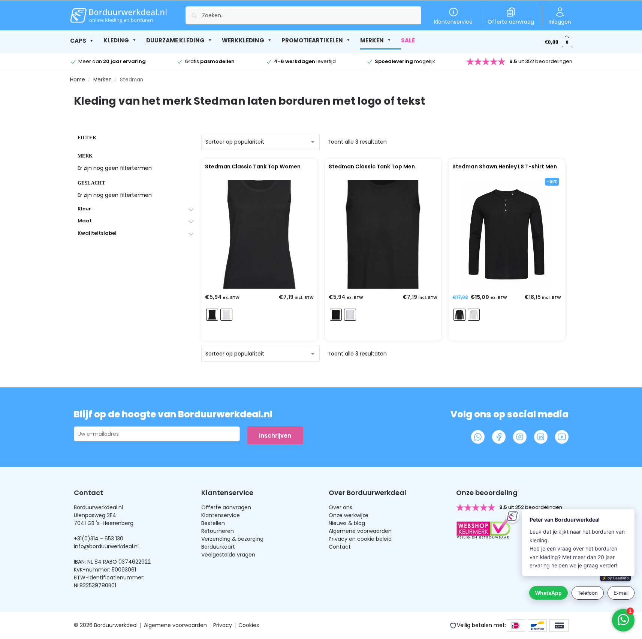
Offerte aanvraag (511, 22)
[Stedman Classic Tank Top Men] (383, 234)
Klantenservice (453, 22)
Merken (102, 79)
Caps (78, 41)
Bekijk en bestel (257, 333)
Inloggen (560, 22)
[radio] (212, 314)
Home (77, 79)
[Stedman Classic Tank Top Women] (259, 234)
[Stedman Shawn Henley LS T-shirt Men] (506, 234)
